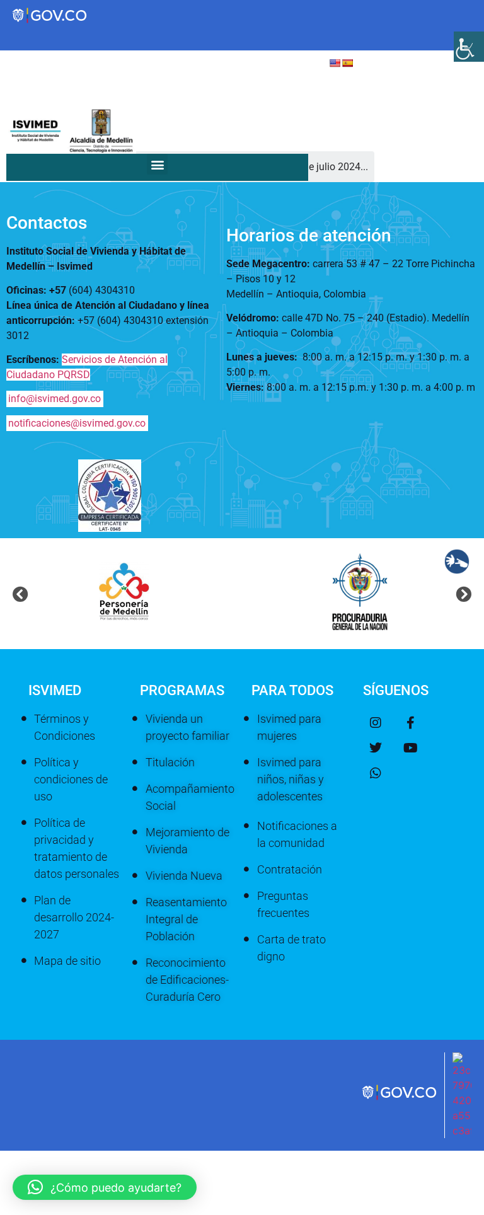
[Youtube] (410, 748)
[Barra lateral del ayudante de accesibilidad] (469, 47)
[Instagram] (375, 722)
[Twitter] (375, 748)
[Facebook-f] (410, 722)
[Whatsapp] (375, 773)
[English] (334, 63)
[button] (157, 164)
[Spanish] (347, 63)
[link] (400, 1099)
